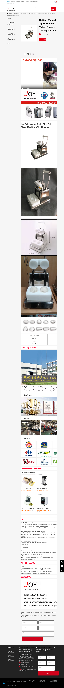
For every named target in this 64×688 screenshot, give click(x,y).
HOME (10, 13)
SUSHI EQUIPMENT (28, 13)
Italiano (27, 1)
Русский (18, 1)
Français (22, 1)
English (8, 1)
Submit (32, 639)
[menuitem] (35, 7)
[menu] (35, 7)
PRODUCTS (17, 13)
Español (13, 1)
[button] (35, 7)
